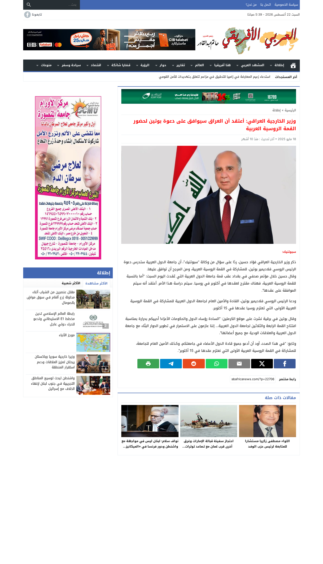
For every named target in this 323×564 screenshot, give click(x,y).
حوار (163, 65)
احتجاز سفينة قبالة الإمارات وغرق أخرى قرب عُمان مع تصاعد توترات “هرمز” (209, 446)
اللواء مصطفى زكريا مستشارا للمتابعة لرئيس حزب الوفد (267, 443)
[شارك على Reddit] (193, 363)
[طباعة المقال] (148, 363)
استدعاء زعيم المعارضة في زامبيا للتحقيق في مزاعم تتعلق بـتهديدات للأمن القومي (214, 77)
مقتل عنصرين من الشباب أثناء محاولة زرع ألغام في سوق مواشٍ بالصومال (51, 297)
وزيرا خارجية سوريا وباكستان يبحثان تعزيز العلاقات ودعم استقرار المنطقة (55, 362)
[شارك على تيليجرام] (171, 363)
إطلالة (279, 65)
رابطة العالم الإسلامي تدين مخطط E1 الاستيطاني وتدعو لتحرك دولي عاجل (54, 319)
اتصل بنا (265, 5)
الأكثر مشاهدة (96, 283)
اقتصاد (96, 65)
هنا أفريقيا (222, 65)
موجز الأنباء (67, 335)
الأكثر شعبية (71, 283)
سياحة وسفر (71, 65)
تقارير (180, 65)
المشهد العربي (252, 65)
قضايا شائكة (120, 65)
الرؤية (144, 65)
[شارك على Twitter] (262, 363)
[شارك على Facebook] (284, 363)
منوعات (46, 65)
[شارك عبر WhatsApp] (216, 363)
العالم (199, 65)
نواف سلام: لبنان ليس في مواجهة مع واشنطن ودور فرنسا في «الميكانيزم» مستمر (150, 446)
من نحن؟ (251, 5)
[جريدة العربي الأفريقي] (247, 39)
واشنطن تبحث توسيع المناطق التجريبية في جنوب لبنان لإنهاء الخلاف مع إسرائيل (53, 383)
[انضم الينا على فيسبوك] (27, 14)
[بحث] (29, 5)
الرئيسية (293, 65)
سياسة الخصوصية (286, 5)
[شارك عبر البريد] (239, 363)
